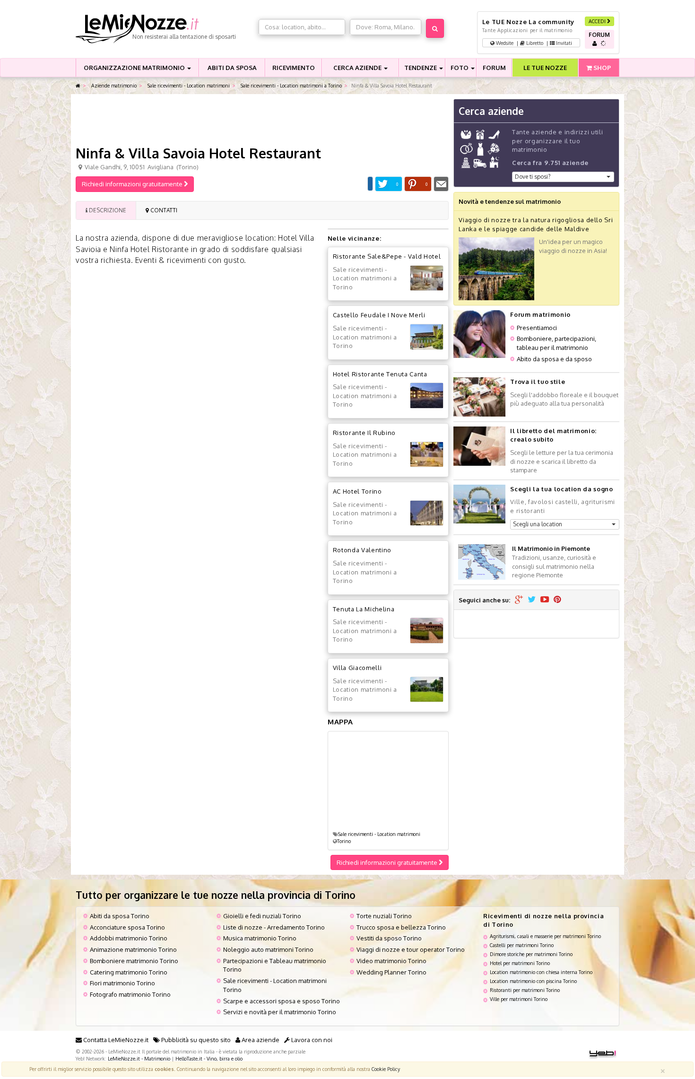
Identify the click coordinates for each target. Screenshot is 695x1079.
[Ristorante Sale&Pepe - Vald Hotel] (426, 278)
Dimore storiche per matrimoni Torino (531, 954)
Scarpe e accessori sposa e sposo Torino (281, 1001)
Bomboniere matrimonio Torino (134, 961)
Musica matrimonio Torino (259, 938)
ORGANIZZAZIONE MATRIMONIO (135, 67)
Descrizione (106, 210)
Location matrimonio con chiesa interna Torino (541, 972)
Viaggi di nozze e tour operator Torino (410, 949)
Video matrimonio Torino (391, 961)
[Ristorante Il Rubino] (426, 455)
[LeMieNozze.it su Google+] (519, 600)
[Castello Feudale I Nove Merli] (426, 337)
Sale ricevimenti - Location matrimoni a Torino (290, 85)
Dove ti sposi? (532, 176)
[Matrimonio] (165, 29)
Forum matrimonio (540, 314)
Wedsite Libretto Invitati (533, 43)
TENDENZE (421, 67)
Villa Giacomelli (357, 667)
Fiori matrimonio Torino (122, 983)
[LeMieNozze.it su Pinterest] (557, 600)
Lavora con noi (311, 1040)
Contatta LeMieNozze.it (115, 1040)
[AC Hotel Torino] (426, 513)
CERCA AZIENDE (358, 67)
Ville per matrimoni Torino (518, 999)
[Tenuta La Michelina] (426, 631)
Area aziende (259, 1040)
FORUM (494, 67)
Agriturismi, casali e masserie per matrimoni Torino (545, 936)
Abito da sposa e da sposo (554, 359)
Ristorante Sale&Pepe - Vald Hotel (387, 256)
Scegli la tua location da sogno (561, 489)
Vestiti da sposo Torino (389, 938)
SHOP (601, 67)
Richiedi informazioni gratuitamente (133, 184)
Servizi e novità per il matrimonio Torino (279, 1012)
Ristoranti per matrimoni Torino (525, 990)
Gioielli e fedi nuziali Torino (262, 916)
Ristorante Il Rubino (364, 432)
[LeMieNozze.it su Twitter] (532, 600)
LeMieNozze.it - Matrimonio (139, 1058)
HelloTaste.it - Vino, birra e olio (209, 1058)
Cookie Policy (386, 1069)
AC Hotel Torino (357, 491)
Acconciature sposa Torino (127, 927)
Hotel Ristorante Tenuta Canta (380, 374)
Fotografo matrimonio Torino (130, 994)
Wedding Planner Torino (391, 972)
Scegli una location (537, 524)
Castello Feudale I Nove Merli (379, 315)
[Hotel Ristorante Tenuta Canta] (426, 396)
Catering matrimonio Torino (128, 972)
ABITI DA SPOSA (232, 67)
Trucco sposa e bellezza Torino (401, 927)
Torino (344, 841)
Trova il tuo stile (537, 381)
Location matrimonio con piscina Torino (533, 981)
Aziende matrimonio (113, 85)
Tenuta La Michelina (363, 609)
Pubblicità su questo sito (195, 1040)
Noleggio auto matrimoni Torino (268, 949)
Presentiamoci (537, 327)
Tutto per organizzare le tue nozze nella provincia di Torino (216, 894)
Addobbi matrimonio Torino (128, 938)
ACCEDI (598, 21)
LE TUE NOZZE (545, 67)
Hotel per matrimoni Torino (520, 963)
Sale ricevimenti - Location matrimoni (188, 85)
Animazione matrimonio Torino (133, 949)
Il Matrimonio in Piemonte (551, 548)
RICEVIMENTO (293, 67)
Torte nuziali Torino (384, 916)
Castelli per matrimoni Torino (522, 945)
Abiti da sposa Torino (119, 916)
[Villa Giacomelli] (426, 690)
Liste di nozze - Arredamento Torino (274, 927)
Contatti (163, 210)
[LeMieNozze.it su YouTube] (544, 600)
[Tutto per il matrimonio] (78, 85)
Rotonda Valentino (362, 550)
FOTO (460, 67)
